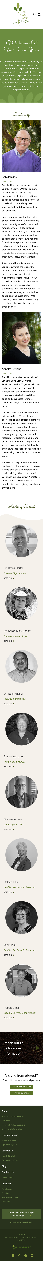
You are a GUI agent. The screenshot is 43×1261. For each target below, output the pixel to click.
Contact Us (8, 1172)
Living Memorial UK (21, 1087)
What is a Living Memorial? (13, 1116)
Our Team (6, 1121)
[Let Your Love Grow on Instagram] (25, 1255)
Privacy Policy (21, 1234)
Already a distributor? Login (21, 1222)
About (5, 1111)
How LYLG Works (9, 1140)
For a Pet (5, 1193)
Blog (4, 1166)
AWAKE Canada (21, 1093)
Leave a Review (8, 1177)
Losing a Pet (8, 1150)
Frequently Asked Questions (13, 1125)
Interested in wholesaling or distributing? (21, 1214)
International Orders (10, 1197)
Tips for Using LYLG (10, 1145)
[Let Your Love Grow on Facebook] (13, 1255)
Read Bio (8, 578)
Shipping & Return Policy (12, 1129)
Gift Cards (6, 1201)
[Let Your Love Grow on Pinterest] (19, 1255)
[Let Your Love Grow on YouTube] (31, 1255)
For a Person (7, 1189)
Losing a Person (10, 1135)
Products (6, 1183)
